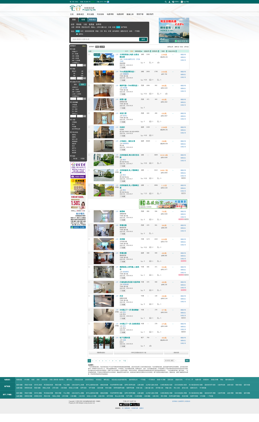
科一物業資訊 (126, 408)
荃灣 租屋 (83, 388)
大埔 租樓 (64, 388)
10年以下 (74, 107)
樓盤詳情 (183, 54)
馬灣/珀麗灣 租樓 (119, 388)
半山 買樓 (66, 393)
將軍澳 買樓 (28, 396)
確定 (187, 360)
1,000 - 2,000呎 (76, 94)
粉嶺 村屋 (101, 396)
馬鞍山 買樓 (56, 396)
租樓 (83, 20)
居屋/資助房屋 (89, 31)
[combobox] (105, 39)
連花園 (74, 152)
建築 (75, 84)
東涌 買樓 (185, 396)
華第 (124, 160)
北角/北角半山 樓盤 (78, 393)
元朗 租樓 (100, 388)
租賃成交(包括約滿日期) (119, 379)
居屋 (38, 379)
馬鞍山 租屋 (46, 388)
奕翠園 (125, 88)
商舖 (96, 31)
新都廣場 (126, 272)
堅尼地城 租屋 (48, 385)
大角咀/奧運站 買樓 (166, 393)
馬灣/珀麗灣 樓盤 (174, 396)
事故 (221, 379)
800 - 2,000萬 (76, 60)
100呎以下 (75, 87)
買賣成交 (92, 20)
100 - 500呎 (75, 89)
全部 (72, 24)
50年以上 (74, 113)
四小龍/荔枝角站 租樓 (195, 385)
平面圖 (74, 126)
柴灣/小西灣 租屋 (130, 385)
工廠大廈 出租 (149, 388)
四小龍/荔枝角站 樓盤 (195, 393)
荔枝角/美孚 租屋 (210, 385)
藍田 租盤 (247, 385)
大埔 (109, 27)
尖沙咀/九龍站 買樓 (152, 393)
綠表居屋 (44, 379)
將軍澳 (78, 27)
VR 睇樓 (26, 379)
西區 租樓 (58, 385)
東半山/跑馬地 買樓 (92, 393)
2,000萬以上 (75, 62)
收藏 (123, 67)
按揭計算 (183, 60)
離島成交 (106, 379)
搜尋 (143, 39)
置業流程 (170, 379)
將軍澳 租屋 (28, 388)
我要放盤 (19, 379)
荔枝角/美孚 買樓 (210, 393)
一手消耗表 (151, 379)
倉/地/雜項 (115, 31)
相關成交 (183, 57)
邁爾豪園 (126, 74)
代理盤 (82, 158)
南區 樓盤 (19, 393)
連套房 (74, 143)
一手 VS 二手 (189, 379)
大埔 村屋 (82, 396)
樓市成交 (69, 379)
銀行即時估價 (76, 129)
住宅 (81, 31)
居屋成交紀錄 (78, 379)
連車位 (81, 34)
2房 (74, 73)
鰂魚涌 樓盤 (104, 393)
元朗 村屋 (155, 396)
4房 (74, 75)
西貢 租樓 (37, 388)
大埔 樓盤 (73, 396)
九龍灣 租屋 (221, 385)
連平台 (74, 148)
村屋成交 (99, 379)
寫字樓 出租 (159, 388)
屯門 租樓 (92, 388)
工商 (101, 31)
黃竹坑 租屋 (38, 385)
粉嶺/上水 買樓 (91, 396)
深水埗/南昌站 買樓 (181, 393)
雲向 (124, 312)
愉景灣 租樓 (130, 388)
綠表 (130, 31)
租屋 (33, 379)
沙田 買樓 (65, 396)
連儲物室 (74, 141)
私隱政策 (187, 401)
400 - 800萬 (75, 58)
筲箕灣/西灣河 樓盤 (116, 393)
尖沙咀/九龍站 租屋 (152, 385)
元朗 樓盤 (147, 396)
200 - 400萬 (75, 56)
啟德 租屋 (230, 385)
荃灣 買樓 (110, 396)
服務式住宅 (124, 31)
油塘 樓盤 (19, 396)
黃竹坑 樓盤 (38, 393)
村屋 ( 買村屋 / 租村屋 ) (57, 379)
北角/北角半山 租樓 (78, 385)
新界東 (91, 24)
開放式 (74, 71)
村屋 (109, 31)
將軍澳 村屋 (38, 396)
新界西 (98, 24)
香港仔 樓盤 (28, 393)
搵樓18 (141, 408)
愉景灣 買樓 (194, 396)
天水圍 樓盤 (138, 396)
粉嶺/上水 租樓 (73, 388)
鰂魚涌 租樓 (104, 385)
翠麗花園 (126, 284)
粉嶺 (113, 27)
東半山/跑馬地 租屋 (92, 385)
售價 (163, 51)
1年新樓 (74, 104)
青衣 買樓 (164, 396)
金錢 (124, 340)
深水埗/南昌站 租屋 (181, 385)
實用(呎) (155, 51)
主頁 (72, 14)
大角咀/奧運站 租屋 (166, 385)
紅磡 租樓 (140, 385)
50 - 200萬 (75, 54)
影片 (73, 124)
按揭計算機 (214, 379)
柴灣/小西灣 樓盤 (130, 393)
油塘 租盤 (19, 388)
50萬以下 (74, 51)
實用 (82, 84)
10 (120, 361)
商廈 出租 (168, 388)
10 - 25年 (74, 109)
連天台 (74, 150)
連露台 (74, 137)
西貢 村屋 (47, 396)
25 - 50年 (74, 111)
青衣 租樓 (108, 388)
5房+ (82, 75)
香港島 (78, 24)
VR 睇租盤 (203, 388)
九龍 (85, 24)
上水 (118, 27)
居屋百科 (206, 379)
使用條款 (174, 401)
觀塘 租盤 (239, 385)
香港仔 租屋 (28, 385)
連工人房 (74, 139)
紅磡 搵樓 (140, 393)
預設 (131, 51)
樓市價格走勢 (229, 379)
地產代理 (198, 379)
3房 (82, 73)
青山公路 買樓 (119, 396)
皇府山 (125, 115)
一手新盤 (137, 31)
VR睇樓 (74, 122)
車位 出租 (177, 388)
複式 (73, 146)
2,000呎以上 (75, 96)
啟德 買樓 (230, 393)
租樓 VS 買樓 (161, 379)
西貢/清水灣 (86, 27)
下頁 (124, 361)
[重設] (84, 46)
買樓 (74, 20)
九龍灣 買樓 (221, 393)
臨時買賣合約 (133, 379)
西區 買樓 (58, 393)
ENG (76, 2)
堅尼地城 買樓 (48, 393)
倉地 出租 (185, 388)
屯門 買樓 (129, 396)
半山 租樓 (66, 385)
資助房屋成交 (89, 379)
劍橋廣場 (126, 143)
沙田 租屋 (55, 388)
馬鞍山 (93, 27)
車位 (105, 31)
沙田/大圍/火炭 (102, 27)
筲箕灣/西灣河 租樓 (116, 385)
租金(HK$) (171, 51)
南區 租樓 (19, 385)
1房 (82, 71)
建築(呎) (147, 51)
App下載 (186, 1)
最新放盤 (138, 51)
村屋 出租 (139, 388)
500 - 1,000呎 (76, 91)
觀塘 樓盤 (239, 393)
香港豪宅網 (134, 408)
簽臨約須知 (179, 379)
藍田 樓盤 (247, 393)
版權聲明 (181, 401)
